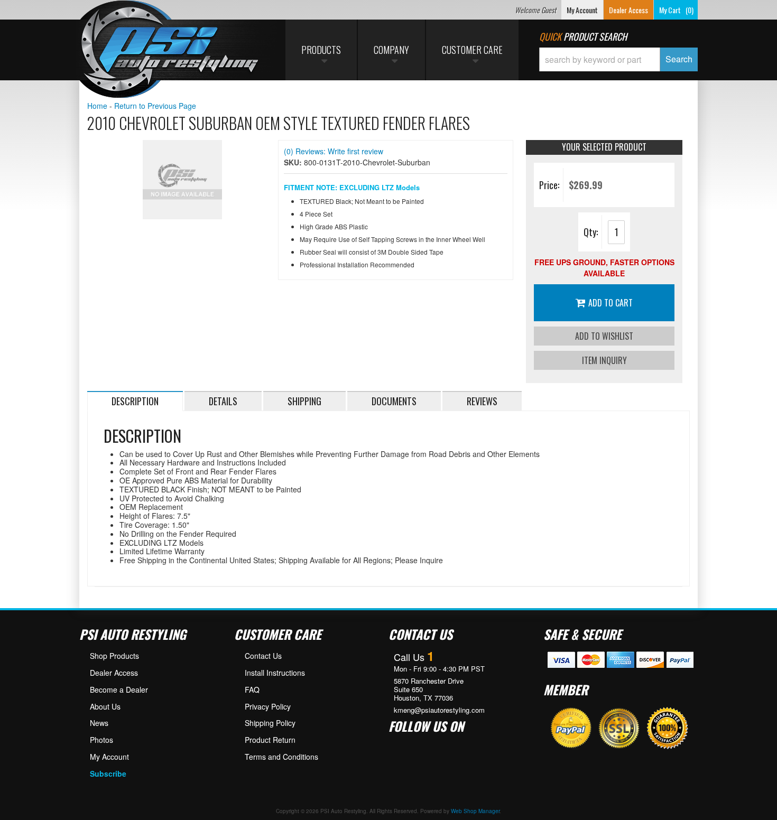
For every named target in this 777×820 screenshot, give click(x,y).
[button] (618, 59)
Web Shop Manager (475, 811)
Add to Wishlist (604, 336)
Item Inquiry (604, 360)
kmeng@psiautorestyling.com (439, 710)
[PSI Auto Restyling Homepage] (169, 50)
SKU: (294, 162)
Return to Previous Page (155, 105)
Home (97, 105)
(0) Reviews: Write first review (333, 151)
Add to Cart (610, 302)
